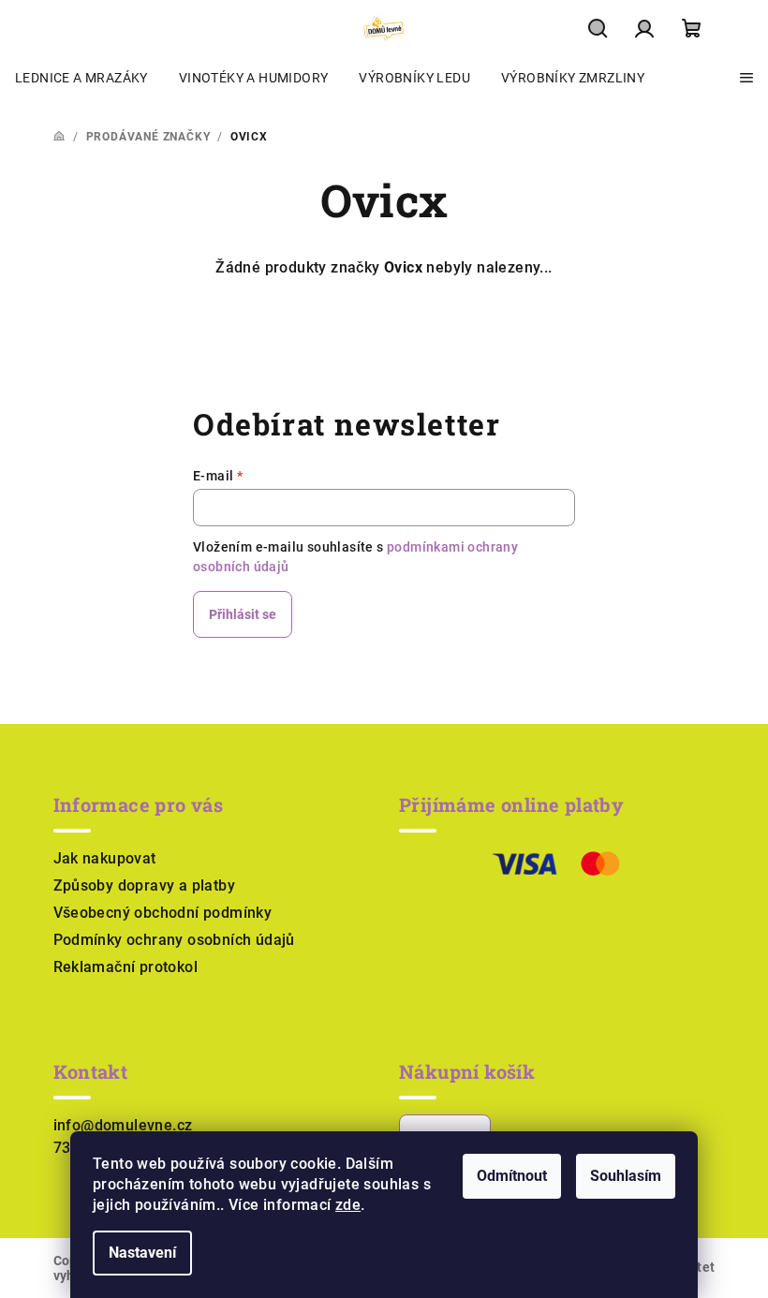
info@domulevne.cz (123, 1125)
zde (348, 1205)
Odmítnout (512, 1176)
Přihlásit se (242, 614)
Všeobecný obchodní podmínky (163, 913)
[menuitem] (81, 77)
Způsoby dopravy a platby (144, 885)
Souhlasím (625, 1176)
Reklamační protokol (126, 967)
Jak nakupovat (104, 858)
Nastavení (142, 1252)
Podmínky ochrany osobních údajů (174, 940)
